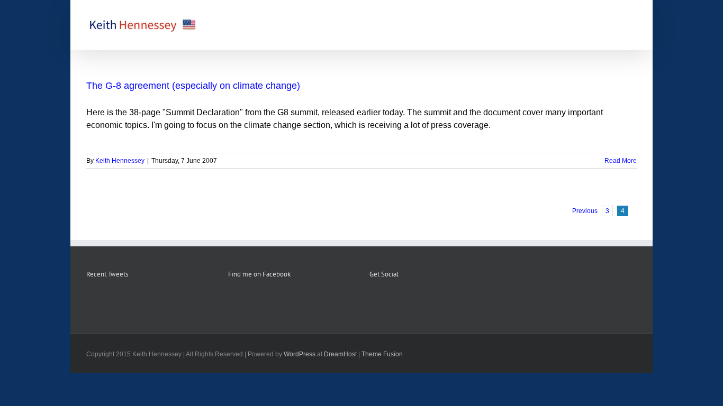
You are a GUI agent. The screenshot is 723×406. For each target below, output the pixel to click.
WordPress (299, 354)
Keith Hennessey (119, 160)
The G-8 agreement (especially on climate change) (193, 85)
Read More (620, 160)
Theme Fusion (382, 354)
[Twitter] (401, 301)
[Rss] (387, 301)
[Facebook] (372, 301)
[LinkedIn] (415, 301)
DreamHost (340, 354)
